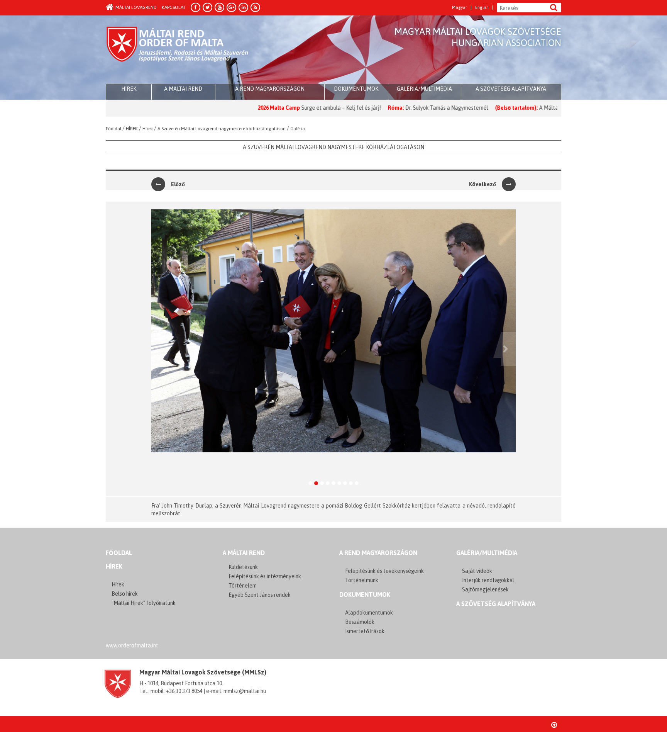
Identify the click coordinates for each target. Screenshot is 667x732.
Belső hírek (125, 594)
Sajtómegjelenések (485, 589)
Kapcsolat (174, 7)
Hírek (114, 566)
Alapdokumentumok (369, 613)
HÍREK (128, 89)
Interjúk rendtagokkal (488, 580)
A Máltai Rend (183, 89)
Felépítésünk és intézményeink (265, 576)
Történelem (243, 586)
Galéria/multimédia (424, 89)
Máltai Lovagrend (136, 7)
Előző (178, 184)
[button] (158, 349)
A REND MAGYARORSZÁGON (378, 552)
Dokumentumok (356, 89)
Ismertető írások (364, 631)
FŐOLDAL (119, 552)
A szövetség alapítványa (511, 89)
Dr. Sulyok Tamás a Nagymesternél (417, 108)
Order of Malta (178, 50)
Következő (482, 184)
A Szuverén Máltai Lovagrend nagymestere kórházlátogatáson (333, 147)
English (482, 7)
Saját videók (477, 571)
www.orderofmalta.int (132, 645)
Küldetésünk (243, 567)
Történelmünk (361, 580)
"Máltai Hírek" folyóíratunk (144, 603)
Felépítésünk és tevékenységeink (384, 571)
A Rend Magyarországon (270, 89)
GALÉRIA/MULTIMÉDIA (486, 552)
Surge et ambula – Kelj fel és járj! (311, 108)
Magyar (459, 7)
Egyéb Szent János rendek (260, 595)
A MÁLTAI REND (244, 552)
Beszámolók (359, 622)
